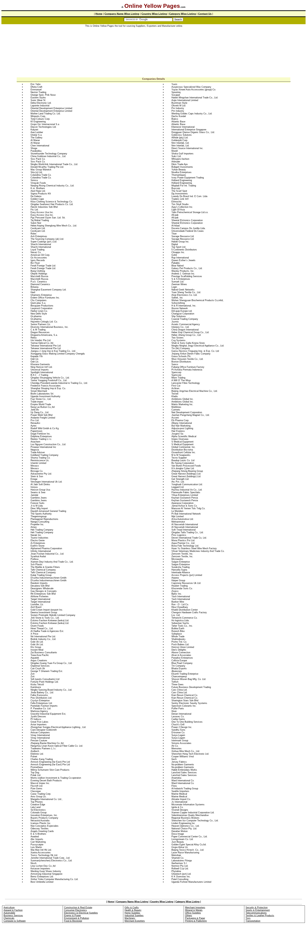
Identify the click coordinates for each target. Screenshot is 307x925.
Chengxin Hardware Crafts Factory (189, 612)
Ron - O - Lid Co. (180, 604)
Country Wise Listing (154, 13)
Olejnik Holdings (39, 273)
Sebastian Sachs (180, 623)
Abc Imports (37, 839)
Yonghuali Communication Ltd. (187, 484)
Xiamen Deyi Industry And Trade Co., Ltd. (52, 561)
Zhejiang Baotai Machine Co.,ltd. (47, 743)
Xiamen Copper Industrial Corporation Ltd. (192, 812)
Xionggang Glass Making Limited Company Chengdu (58, 353)
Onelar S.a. (36, 135)
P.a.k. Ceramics (39, 281)
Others (188, 915)
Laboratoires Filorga (181, 860)
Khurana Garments (40, 364)
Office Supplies (193, 912)
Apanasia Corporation (182, 503)
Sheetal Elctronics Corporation (187, 220)
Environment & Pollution (76, 918)
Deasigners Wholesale (42, 588)
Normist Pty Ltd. (179, 866)
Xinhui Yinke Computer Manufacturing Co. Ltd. (54, 879)
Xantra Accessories (41, 852)
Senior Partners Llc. (41, 324)
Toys (248, 918)
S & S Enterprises (180, 279)
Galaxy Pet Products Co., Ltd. (187, 268)
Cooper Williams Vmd (182, 756)
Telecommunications (256, 912)
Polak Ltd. (36, 775)
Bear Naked (177, 265)
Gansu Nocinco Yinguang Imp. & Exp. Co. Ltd (195, 351)
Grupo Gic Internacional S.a (45, 124)
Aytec (34, 425)
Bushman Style (179, 103)
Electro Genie (38, 540)
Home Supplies (132, 912)
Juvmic (175, 321)
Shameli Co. (177, 858)
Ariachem (35, 441)
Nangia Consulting (40, 521)
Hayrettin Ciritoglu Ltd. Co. (44, 321)
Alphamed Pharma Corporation (46, 548)
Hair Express (178, 431)
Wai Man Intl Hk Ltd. (41, 850)
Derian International (181, 713)
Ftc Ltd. (35, 209)
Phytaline (176, 871)
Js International (179, 802)
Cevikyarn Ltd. (38, 228)
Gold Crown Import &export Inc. (47, 609)
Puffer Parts (177, 708)
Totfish (174, 681)
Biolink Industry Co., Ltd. (43, 639)
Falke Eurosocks (39, 695)
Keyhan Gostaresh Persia (184, 497)
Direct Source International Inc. (187, 148)
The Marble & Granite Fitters (45, 567)
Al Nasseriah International (184, 524)
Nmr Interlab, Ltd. (180, 143)
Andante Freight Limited (43, 417)
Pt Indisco (36, 719)
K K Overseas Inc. (181, 876)
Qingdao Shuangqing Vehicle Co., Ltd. (50, 377)
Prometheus (37, 767)
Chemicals (9, 918)
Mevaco (35, 465)
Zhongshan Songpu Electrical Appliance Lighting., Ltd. (58, 727)
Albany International (181, 423)
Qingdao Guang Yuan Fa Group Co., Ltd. (51, 663)
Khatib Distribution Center (184, 609)
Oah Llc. (35, 359)
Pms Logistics (178, 535)
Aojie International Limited (184, 100)
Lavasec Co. (177, 716)
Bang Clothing (38, 271)
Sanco (174, 364)
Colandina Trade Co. (41, 175)
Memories (176, 748)
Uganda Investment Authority (45, 396)
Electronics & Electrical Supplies (81, 912)
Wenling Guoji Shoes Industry (46, 871)
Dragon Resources (40, 332)
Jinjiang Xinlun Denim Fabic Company (191, 353)
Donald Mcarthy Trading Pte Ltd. (47, 167)
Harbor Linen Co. (39, 311)
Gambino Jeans (39, 497)
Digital (174, 244)
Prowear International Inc (43, 447)
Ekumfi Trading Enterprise (184, 673)
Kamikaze (36, 687)
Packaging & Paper (195, 918)
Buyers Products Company (44, 818)
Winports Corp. (38, 116)
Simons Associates (181, 743)
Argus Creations (39, 660)
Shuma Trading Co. (40, 457)
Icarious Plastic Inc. (41, 823)
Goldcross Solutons (181, 135)
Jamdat (34, 495)
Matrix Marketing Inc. (182, 404)
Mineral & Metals (194, 910)
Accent (175, 417)
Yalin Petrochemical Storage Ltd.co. (189, 212)
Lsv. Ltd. (175, 615)
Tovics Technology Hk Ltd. (44, 855)
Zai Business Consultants (44, 652)
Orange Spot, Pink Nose (43, 95)
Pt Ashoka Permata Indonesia (186, 369)
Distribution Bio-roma (182, 449)
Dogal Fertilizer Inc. (41, 433)
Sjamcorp (176, 372)
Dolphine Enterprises (41, 436)
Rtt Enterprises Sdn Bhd (43, 593)
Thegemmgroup (39, 516)
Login (174, 287)
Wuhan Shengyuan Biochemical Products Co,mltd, (197, 300)
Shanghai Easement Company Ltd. (48, 289)
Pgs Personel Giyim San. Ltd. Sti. (48, 217)
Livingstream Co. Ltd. (182, 839)
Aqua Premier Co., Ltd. (183, 543)
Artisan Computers (40, 732)
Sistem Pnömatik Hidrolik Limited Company (53, 615)
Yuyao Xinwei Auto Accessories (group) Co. (193, 89)
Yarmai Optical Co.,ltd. (42, 343)
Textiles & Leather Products (260, 915)
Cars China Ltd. (179, 689)
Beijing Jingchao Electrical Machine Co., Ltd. (194, 391)
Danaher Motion (179, 831)
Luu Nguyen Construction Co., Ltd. (48, 444)
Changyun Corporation (182, 313)
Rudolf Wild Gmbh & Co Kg (45, 428)
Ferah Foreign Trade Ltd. (43, 265)
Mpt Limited (177, 516)
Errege (34, 479)
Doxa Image (177, 834)
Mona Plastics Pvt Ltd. (183, 540)
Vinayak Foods (38, 183)
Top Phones (37, 802)
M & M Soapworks (180, 455)
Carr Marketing (38, 842)
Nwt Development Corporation (186, 412)
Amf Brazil (36, 607)
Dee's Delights (178, 649)
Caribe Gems (178, 719)
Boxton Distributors (181, 361)
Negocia (35, 449)
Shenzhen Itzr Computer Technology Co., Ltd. (195, 820)
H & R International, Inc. (183, 305)
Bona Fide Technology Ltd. (185, 545)
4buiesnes (176, 671)
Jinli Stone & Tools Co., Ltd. (45, 617)
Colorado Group (39, 812)
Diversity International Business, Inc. (50, 327)
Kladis (174, 396)
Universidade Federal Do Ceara (187, 231)
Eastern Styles (38, 97)
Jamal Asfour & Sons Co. (184, 505)
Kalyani (34, 129)
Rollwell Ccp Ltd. (180, 868)
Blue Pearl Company (182, 663)
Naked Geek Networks (183, 289)
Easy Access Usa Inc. (42, 212)
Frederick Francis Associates (46, 385)
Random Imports (39, 583)
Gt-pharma (36, 316)
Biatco (174, 119)
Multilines (176, 407)
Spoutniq (176, 92)
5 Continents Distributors (184, 249)
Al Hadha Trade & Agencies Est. (47, 631)
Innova (34, 487)
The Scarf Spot (179, 191)
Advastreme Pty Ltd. (41, 473)
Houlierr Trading (179, 585)
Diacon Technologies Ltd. (43, 127)
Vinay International (40, 735)
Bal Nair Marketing (180, 425)
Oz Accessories (39, 257)
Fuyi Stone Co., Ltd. (41, 399)
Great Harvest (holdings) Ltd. (186, 473)
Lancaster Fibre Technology (185, 383)
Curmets (175, 409)
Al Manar (35, 140)
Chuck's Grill (177, 724)
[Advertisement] (153, 52)
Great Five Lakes (39, 721)
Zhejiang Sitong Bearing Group (187, 471)
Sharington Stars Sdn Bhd (184, 700)
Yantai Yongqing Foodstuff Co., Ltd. (49, 380)
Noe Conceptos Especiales (44, 826)
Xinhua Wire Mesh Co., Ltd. (185, 751)
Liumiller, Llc (37, 604)
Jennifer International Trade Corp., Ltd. (50, 858)
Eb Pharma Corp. (180, 420)
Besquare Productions (42, 305)
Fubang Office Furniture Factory (187, 367)
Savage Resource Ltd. (182, 236)
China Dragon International (185, 329)
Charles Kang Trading (42, 759)
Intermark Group (179, 740)
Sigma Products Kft (41, 193)
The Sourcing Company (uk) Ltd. (47, 239)
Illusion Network (179, 308)
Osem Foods (37, 625)
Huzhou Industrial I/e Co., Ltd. (186, 489)
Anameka (176, 777)
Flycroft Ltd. (37, 785)
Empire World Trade (41, 404)
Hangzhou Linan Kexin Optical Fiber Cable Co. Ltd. (57, 745)
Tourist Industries (39, 537)
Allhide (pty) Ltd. (179, 137)
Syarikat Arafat (38, 556)
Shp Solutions (178, 316)
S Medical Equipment (182, 441)
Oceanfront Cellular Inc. (183, 452)
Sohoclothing (178, 303)
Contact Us (205, 13)
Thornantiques (178, 175)
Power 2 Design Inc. (181, 727)
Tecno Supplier (179, 457)
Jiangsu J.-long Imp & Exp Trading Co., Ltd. (53, 351)
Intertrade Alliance (180, 572)
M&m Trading (178, 377)
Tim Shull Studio (179, 204)
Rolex (33, 233)
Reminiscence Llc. (40, 460)
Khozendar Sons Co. (182, 588)
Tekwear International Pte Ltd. (46, 345)
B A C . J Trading (39, 375)
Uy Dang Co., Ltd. (40, 412)
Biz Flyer (35, 263)
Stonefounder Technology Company (49, 153)
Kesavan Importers (40, 868)
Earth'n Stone (37, 545)
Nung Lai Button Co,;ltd (43, 407)
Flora (174, 785)
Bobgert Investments (182, 167)
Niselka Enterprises (181, 172)
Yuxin (174, 84)
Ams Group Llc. (39, 796)
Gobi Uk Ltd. (37, 641)
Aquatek (35, 657)
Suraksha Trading (180, 567)
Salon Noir (36, 223)
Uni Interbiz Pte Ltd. (41, 340)
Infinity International (41, 551)
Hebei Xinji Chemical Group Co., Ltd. (190, 332)
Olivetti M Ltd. (178, 105)
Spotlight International (42, 372)
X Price (34, 633)
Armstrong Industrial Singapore (46, 874)
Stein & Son (37, 476)
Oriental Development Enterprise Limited (51, 108)
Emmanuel (36, 89)
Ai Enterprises (38, 543)
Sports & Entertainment (258, 910)
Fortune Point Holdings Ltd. (45, 681)
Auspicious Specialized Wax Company (191, 87)
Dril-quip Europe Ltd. (181, 311)
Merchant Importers (195, 907)
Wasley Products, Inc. (182, 271)
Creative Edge (38, 804)
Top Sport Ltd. (178, 247)
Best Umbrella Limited (42, 882)
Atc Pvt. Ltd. (178, 481)
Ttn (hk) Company (180, 348)
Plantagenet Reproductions (44, 519)
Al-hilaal (175, 225)
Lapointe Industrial (40, 105)
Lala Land (36, 807)
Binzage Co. (37, 471)
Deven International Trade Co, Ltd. (189, 537)
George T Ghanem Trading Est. (47, 671)
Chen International (40, 145)
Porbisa (34, 559)
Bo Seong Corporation (182, 463)
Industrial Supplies (134, 915)
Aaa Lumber (37, 132)
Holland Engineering (181, 180)
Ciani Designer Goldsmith (44, 729)
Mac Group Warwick (41, 169)
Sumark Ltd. (177, 281)
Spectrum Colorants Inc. (183, 705)
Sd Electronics (38, 810)
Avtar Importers (39, 724)
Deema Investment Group (44, 612)
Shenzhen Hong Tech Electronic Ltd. (190, 753)
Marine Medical (179, 794)
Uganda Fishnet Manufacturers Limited (191, 882)
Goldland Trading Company (44, 455)
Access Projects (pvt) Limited (186, 575)
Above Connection (180, 652)
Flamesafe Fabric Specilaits (185, 492)
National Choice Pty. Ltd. (184, 828)
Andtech (35, 751)
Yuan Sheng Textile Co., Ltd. (186, 292)
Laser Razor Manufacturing (185, 852)
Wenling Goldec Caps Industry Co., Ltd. (191, 113)
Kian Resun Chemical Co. (184, 695)
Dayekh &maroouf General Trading (48, 511)
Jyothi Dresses (38, 716)
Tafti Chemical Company (43, 569)
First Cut (175, 385)
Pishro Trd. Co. (179, 641)
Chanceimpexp (179, 676)
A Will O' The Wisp (181, 380)
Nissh (33, 863)
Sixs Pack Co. (38, 159)
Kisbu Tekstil (37, 684)
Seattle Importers (180, 791)
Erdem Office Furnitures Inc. (45, 297)
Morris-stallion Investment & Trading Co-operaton (56, 777)
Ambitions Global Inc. (182, 399)
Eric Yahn (36, 84)
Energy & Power (72, 915)
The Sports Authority (41, 513)
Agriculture (9, 907)
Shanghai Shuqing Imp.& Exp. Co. (48, 388)
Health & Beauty (133, 910)
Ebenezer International (183, 127)
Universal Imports (40, 369)
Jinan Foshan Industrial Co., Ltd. (47, 553)
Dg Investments (179, 193)
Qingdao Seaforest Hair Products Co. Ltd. (52, 204)
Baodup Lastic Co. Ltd (182, 460)
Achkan (175, 388)
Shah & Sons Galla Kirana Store (188, 343)
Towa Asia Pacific (40, 655)
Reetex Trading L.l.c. (41, 439)
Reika (33, 337)
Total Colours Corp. (40, 119)
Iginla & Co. (177, 807)
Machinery (130, 918)
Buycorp (175, 188)
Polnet (34, 756)
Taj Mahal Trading (40, 220)
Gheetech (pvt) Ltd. (181, 874)
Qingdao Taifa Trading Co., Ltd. (187, 532)
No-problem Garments (182, 764)
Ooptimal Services (40, 665)
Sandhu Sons (178, 729)
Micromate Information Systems (187, 804)
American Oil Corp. (40, 255)
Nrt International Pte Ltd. (43, 636)
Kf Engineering (38, 121)
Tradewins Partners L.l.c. (43, 748)
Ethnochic (176, 201)
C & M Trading (38, 329)
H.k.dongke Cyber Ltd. (183, 468)
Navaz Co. (36, 252)
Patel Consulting (179, 879)
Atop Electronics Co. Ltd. (184, 295)
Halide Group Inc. (180, 241)
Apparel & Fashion (13, 910)
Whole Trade (177, 636)
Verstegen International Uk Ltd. (46, 481)
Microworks (177, 559)
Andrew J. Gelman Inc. (183, 273)
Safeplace (176, 633)
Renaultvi (35, 423)
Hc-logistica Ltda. (180, 620)
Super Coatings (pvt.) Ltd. (44, 241)
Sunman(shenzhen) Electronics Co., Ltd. (51, 860)
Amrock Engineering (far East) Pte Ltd (50, 761)
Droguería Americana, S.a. (44, 335)
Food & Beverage (73, 920)
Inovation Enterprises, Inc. (44, 815)
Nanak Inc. (36, 535)
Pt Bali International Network (186, 513)
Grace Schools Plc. (181, 356)
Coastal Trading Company (184, 319)
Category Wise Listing (182, 13)
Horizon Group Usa (40, 489)
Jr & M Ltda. (37, 505)
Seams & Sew (38, 492)
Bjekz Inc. (176, 593)
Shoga (34, 148)
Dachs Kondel (178, 116)
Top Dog (35, 772)
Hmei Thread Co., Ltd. (42, 628)
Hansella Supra (179, 569)
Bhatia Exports (179, 668)
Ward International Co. (182, 780)
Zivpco (174, 591)
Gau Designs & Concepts (44, 591)
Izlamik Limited (38, 463)
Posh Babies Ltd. (180, 644)
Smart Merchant (39, 391)
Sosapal (175, 95)
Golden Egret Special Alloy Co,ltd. (188, 844)
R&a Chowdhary (179, 607)
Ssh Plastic (36, 564)
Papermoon (36, 431)
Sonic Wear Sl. (38, 100)
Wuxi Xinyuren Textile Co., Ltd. (187, 359)
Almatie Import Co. (181, 799)
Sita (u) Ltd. (37, 172)
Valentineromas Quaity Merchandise (190, 815)
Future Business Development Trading (191, 687)
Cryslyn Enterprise (40, 700)
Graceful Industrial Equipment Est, (48, 713)
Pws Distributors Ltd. (41, 697)
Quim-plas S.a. (38, 303)
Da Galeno (36, 196)
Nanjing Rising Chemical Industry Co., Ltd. (52, 185)
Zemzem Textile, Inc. (182, 553)
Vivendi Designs (179, 810)
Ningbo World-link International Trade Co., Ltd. (54, 164)
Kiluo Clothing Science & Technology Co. (52, 201)
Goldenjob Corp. (179, 140)
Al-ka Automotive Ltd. (182, 519)
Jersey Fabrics (179, 761)
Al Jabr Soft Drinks (40, 484)
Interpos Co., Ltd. (180, 327)
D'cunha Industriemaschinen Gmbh (48, 577)
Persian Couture (39, 740)
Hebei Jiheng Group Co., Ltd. (186, 335)
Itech (174, 759)
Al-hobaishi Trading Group (184, 788)
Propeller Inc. (37, 524)
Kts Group (36, 647)
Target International (40, 599)
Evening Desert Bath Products (46, 780)
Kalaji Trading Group (41, 575)
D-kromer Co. (178, 732)
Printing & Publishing (196, 920)
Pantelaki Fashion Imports (44, 705)
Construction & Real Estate (78, 907)
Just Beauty (177, 842)
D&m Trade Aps (179, 164)
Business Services (13, 915)
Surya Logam (178, 735)
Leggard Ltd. (177, 487)
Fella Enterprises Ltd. (42, 703)
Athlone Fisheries (40, 596)
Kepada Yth (37, 356)
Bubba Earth (177, 628)
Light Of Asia (178, 209)
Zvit (32, 673)
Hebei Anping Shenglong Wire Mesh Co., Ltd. (54, 225)
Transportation (253, 920)
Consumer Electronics (75, 910)
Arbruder (175, 161)
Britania (34, 287)
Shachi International (41, 244)
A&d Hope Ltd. (38, 191)
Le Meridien (177, 511)
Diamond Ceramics (40, 284)
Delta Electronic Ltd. (41, 103)
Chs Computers (39, 300)
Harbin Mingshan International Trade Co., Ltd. (194, 97)
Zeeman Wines (179, 284)
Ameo (34, 527)
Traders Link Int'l (179, 199)
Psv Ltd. (35, 420)
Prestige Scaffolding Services (186, 276)
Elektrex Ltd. (37, 753)
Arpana (175, 577)
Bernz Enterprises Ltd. (42, 876)
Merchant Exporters (135, 920)
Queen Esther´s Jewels (183, 260)
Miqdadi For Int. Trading (183, 185)
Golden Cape (37, 199)
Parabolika (36, 151)
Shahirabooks (178, 639)
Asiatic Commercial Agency (185, 324)
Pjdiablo (175, 263)
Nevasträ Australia (40, 820)
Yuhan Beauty (178, 169)
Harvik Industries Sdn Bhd (44, 207)
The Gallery (36, 137)
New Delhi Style (39, 313)
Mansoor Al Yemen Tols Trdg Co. (188, 508)
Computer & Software (15, 920)
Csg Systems (178, 340)
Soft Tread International (183, 529)
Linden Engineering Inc (183, 823)
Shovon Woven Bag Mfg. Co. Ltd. (188, 679)
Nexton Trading (38, 92)
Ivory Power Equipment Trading (187, 177)
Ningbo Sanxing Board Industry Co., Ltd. (51, 689)
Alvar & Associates (181, 655)
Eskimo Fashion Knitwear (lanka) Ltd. (50, 620)
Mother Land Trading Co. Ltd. (46, 113)
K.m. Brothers (38, 188)
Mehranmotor (178, 521)
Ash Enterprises (39, 236)
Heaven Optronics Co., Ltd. (185, 826)
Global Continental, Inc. (183, 447)
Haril (33, 292)
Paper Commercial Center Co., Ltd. (189, 836)
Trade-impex (37, 401)
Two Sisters (177, 337)
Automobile (9, 912)
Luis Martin (36, 847)
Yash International (180, 596)
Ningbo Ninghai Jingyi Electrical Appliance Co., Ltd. (197, 345)
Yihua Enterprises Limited (184, 495)
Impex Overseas (179, 439)
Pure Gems (36, 788)
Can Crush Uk (38, 668)
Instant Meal (37, 649)
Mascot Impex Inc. (40, 783)
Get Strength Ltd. (180, 479)
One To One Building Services (187, 721)
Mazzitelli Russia (39, 276)
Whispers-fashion (180, 159)
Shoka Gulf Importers (182, 153)
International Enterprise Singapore (188, 129)
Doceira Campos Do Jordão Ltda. (188, 228)
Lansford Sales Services (184, 772)
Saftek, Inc (177, 297)
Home (98, 13)
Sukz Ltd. (176, 156)
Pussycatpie (37, 844)
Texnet (174, 393)
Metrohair (176, 855)
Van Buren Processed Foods (186, 465)
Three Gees (177, 684)
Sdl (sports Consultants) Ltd (45, 679)
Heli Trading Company (42, 529)
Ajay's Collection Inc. (182, 207)
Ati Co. (175, 745)
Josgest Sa (177, 433)
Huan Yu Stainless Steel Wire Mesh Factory (194, 548)
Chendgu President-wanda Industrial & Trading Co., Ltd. (59, 383)
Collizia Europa (179, 660)
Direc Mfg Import (39, 508)
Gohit (174, 255)
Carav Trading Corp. (41, 794)
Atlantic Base (178, 121)
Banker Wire (177, 601)
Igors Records (38, 260)
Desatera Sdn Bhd (40, 585)
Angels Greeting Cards (42, 831)
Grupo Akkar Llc (179, 847)
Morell (174, 151)
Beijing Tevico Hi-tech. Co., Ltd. (187, 850)
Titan (174, 233)
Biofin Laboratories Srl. (42, 393)
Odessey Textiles (40, 828)
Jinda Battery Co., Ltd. (42, 692)
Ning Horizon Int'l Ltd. (42, 367)
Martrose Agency (39, 711)
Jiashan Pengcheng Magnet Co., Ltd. (190, 415)
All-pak (175, 215)
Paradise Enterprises (182, 657)
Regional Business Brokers (185, 818)
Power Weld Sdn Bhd (41, 415)
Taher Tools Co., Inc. (182, 625)
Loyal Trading (37, 249)
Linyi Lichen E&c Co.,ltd (43, 866)
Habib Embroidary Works (184, 769)
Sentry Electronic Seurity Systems (189, 703)
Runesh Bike (178, 631)
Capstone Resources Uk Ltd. (186, 583)
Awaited (35, 836)
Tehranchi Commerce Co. (184, 617)
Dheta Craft (36, 87)
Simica (34, 180)
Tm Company (178, 665)
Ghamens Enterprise (41, 295)
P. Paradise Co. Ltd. (41, 708)
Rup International (180, 257)
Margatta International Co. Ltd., (47, 799)
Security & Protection (257, 907)
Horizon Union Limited (182, 647)
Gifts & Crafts (132, 907)
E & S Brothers (38, 834)
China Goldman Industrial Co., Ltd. (48, 156)
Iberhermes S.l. (179, 863)
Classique (36, 791)
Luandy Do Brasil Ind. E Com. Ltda (189, 196)
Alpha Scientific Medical (183, 436)
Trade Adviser (38, 452)
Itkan (174, 711)
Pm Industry (177, 108)
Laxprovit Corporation (41, 308)
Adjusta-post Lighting (182, 428)
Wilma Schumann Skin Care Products (50, 769)
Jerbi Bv (35, 409)
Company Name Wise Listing (121, 13)
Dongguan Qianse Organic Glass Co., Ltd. (193, 132)
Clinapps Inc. (178, 252)
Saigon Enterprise (180, 561)
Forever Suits (37, 503)
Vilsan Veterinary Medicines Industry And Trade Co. (198, 551)
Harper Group (178, 580)
